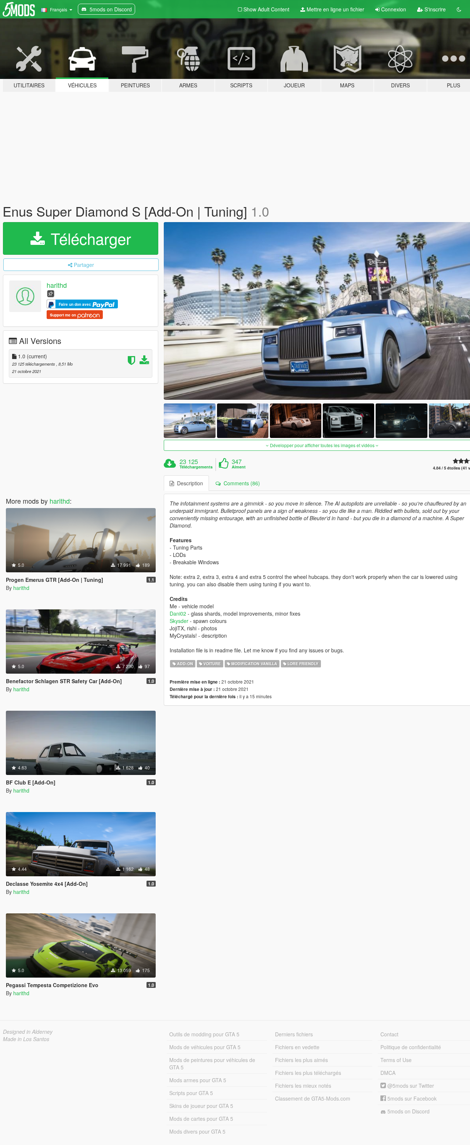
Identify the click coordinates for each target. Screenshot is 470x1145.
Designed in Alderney (28, 1031)
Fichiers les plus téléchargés (308, 1072)
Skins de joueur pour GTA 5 (201, 1105)
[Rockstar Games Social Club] (51, 293)
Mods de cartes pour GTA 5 (201, 1118)
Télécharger (88, 238)
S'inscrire (434, 9)
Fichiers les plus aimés (301, 1060)
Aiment (239, 467)
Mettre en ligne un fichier (334, 9)
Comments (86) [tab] (240, 483)
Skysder (179, 620)
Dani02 (178, 613)
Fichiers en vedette (297, 1047)
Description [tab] (188, 483)
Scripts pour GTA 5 (191, 1093)
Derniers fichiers (294, 1034)
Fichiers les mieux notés (303, 1085)
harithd (57, 285)
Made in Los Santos (26, 1039)
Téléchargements (196, 467)
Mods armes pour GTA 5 (197, 1080)
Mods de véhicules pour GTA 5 (205, 1047)
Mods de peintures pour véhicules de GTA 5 (212, 1063)
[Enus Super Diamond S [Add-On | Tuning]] (189, 420)
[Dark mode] (459, 9)
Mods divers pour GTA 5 (197, 1131)
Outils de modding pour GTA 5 (204, 1034)
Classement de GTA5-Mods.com (312, 1098)
